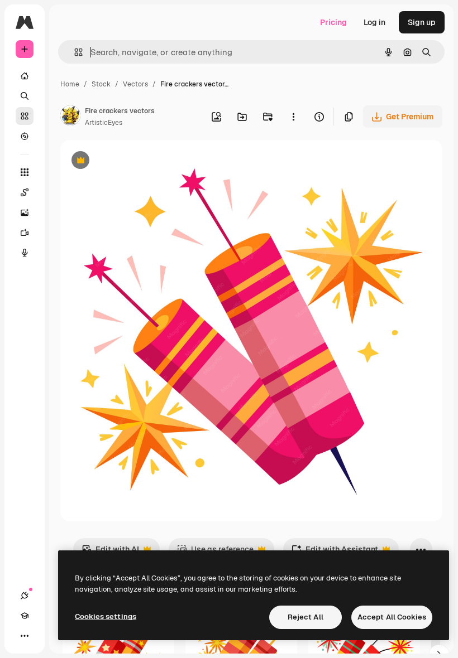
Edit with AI (110, 552)
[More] (25, 636)
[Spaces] (25, 192)
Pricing (333, 22)
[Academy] (25, 616)
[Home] (25, 76)
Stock (101, 84)
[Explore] (25, 136)
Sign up (422, 22)
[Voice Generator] (25, 253)
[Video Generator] (25, 232)
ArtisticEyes (103, 122)
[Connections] (25, 595)
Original (131, 161)
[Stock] (25, 116)
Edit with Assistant (335, 552)
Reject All (305, 617)
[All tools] (25, 172)
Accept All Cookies (391, 617)
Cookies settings (105, 616)
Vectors (135, 84)
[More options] (293, 116)
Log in (374, 22)
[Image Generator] (25, 212)
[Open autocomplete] (74, 52)
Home (69, 84)
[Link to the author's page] (70, 117)
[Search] (25, 96)
